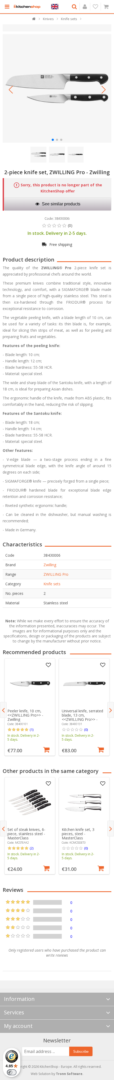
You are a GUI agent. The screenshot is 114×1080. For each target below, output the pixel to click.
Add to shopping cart (46, 749)
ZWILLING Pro (55, 574)
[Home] (34, 20)
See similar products (60, 204)
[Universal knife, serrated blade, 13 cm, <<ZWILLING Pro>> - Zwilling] (84, 683)
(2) (31, 848)
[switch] (11, 1072)
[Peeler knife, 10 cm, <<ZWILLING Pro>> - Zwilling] (29, 683)
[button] (10, 90)
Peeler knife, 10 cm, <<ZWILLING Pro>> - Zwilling (25, 715)
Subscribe (81, 1052)
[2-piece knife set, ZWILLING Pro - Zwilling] (57, 88)
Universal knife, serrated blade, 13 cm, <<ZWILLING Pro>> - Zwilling (82, 717)
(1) (31, 729)
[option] (30, 707)
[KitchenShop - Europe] (27, 6)
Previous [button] (3, 710)
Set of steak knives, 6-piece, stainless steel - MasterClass (26, 833)
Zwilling (49, 564)
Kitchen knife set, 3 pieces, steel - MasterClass (78, 833)
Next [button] (110, 710)
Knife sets (51, 583)
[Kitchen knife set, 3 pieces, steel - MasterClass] (84, 802)
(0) (86, 729)
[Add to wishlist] (48, 665)
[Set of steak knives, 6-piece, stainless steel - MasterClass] (29, 802)
